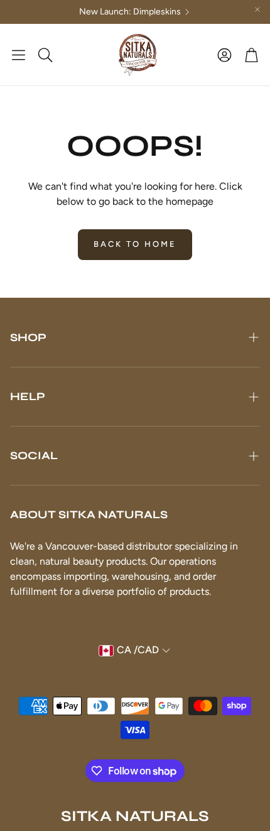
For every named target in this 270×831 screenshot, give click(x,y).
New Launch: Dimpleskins (130, 12)
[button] (18, 54)
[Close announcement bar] (257, 9)
